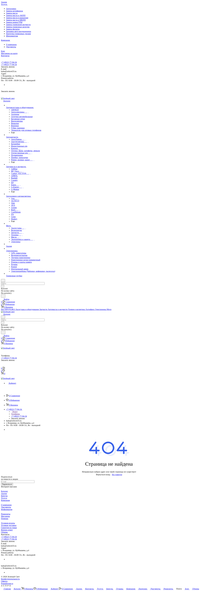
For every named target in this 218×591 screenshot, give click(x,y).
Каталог (4, 491)
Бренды (4, 496)
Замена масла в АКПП (15, 15)
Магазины (5, 516)
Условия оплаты (8, 523)
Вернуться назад (103, 474)
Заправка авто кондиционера (18, 31)
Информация (6, 509)
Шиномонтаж (12, 36)
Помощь (4, 518)
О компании (11, 44)
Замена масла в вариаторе (17, 18)
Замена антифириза (14, 11)
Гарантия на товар (9, 528)
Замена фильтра (13, 29)
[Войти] (2, 366)
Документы (11, 47)
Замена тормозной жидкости (18, 25)
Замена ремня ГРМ (14, 22)
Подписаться (7, 484)
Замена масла (12, 13)
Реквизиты (5, 514)
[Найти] (3, 296)
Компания (5, 500)
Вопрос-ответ (7, 530)
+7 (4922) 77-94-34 (9, 62)
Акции (4, 493)
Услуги (4, 498)
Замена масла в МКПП (16, 20)
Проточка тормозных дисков (18, 34)
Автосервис (11, 9)
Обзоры (4, 532)
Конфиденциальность (10, 579)
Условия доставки (8, 525)
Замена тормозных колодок (18, 27)
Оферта (4, 581)
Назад (15, 412)
